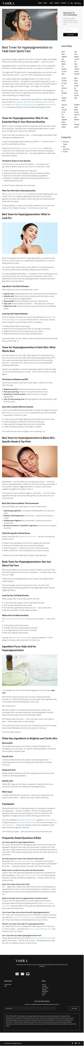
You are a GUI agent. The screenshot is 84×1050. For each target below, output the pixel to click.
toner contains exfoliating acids (40, 929)
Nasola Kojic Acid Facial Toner (25, 102)
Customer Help (7, 984)
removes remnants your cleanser (31, 148)
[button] (78, 3)
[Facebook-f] (72, 1043)
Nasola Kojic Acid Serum (27, 536)
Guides (65, 151)
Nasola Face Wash (48, 820)
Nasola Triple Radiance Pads (25, 822)
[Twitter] (76, 1043)
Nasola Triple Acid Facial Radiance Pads (23, 104)
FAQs (5, 986)
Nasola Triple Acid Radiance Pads (23, 917)
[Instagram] (79, 1043)
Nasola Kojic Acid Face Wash (19, 413)
